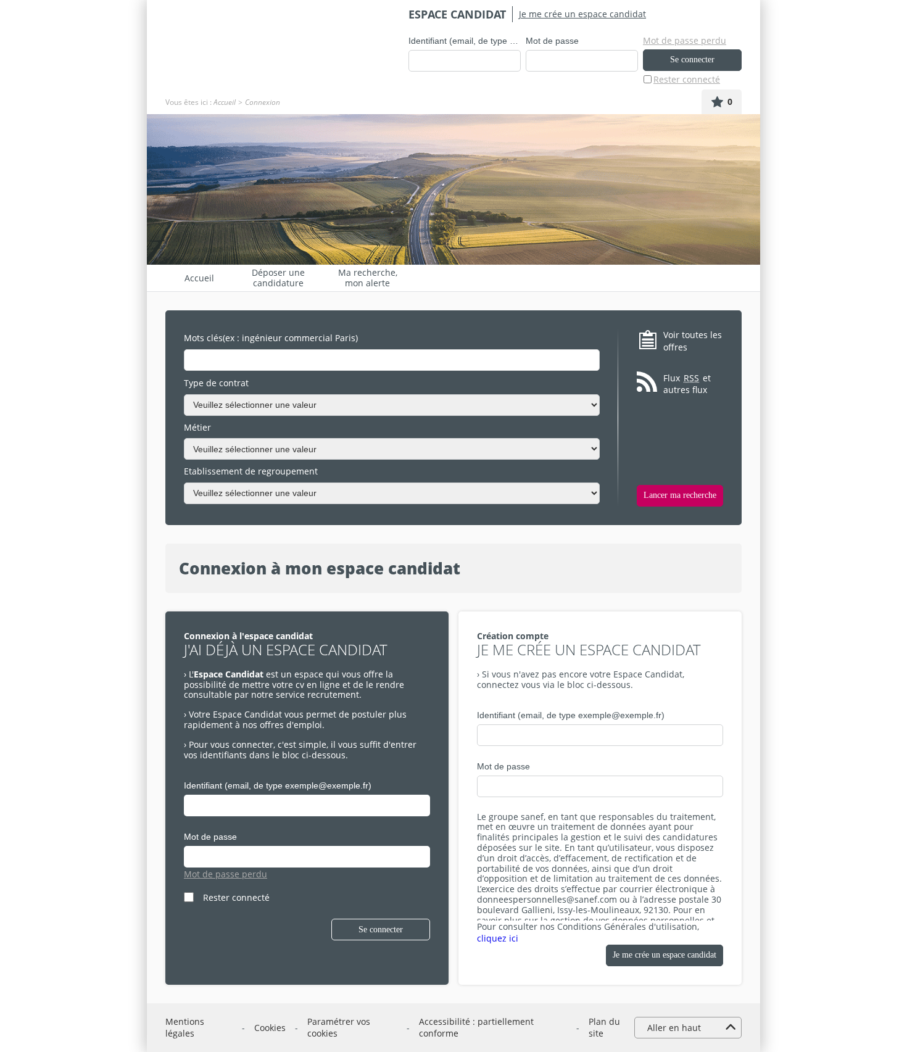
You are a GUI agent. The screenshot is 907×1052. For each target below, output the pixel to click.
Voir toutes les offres (692, 341)
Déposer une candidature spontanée (278, 278)
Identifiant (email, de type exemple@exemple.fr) (464, 41)
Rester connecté (686, 79)
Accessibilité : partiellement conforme (476, 1028)
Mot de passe (552, 41)
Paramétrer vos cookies (338, 1028)
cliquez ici (497, 938)
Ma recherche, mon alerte (367, 278)
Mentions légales (184, 1028)
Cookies (270, 1027)
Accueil (224, 102)
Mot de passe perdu (684, 40)
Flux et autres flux (687, 384)
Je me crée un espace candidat (582, 14)
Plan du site (604, 1028)
